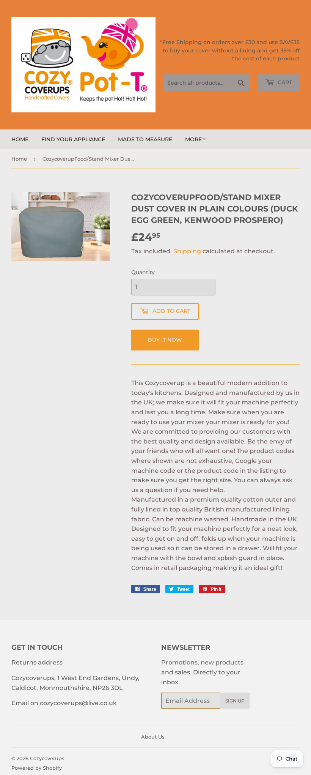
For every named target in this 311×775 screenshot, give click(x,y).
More (193, 139)
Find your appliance (73, 139)
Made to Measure (145, 139)
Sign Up (235, 701)
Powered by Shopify (36, 768)
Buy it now (165, 339)
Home (19, 139)
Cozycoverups (47, 758)
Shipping (187, 251)
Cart (284, 82)
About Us (153, 737)
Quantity (143, 272)
